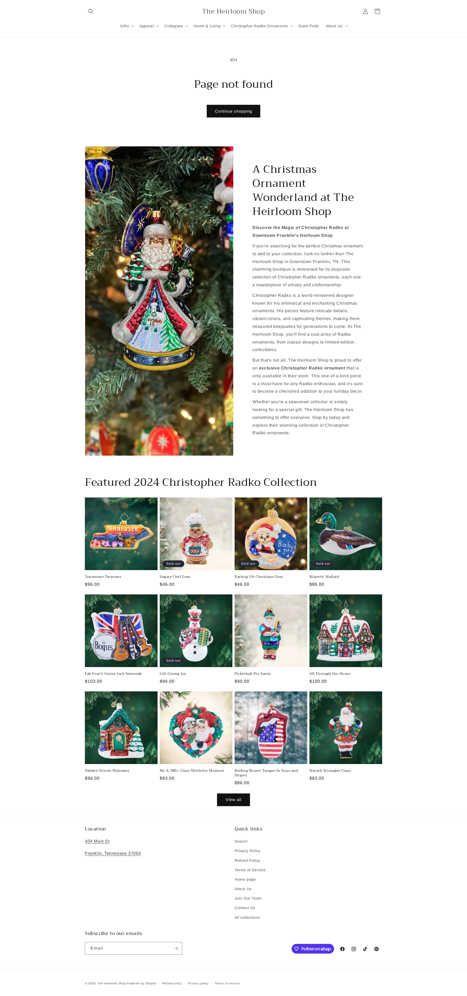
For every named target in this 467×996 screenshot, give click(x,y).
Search (241, 841)
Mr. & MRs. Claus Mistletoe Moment (192, 771)
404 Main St (97, 841)
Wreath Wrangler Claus (330, 771)
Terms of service (227, 983)
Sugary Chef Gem (175, 577)
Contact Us (245, 908)
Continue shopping (233, 111)
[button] (91, 11)
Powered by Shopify (141, 983)
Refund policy (172, 983)
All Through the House (330, 674)
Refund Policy (247, 860)
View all (233, 799)
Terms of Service (250, 870)
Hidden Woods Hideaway (107, 771)
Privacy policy (198, 983)
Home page (245, 879)
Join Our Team (248, 898)
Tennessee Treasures (103, 577)
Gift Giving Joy (173, 674)
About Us (243, 889)
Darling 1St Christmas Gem (259, 577)
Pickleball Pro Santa (253, 674)
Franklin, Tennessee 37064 (113, 853)
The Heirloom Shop (112, 983)
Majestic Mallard (324, 577)
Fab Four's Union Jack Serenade (113, 674)
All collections (247, 917)
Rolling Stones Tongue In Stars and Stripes (266, 773)
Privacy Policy (247, 851)
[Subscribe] (176, 948)
